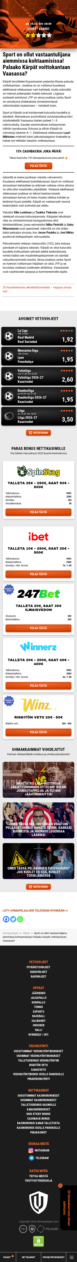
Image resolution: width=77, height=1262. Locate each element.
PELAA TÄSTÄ (38, 166)
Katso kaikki (40, 432)
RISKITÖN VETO (38, 1065)
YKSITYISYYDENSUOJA (38, 1180)
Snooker (38, 1025)
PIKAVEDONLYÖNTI (38, 1079)
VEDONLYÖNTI (38, 1046)
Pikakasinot (38, 1132)
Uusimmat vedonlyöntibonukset (38, 1056)
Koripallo (38, 1002)
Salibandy (38, 1021)
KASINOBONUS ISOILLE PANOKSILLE (38, 1127)
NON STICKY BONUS (38, 1114)
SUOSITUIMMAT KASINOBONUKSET (38, 1095)
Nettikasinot (28, 1257)
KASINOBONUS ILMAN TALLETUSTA (38, 1123)
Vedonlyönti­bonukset (54, 1257)
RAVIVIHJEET (38, 976)
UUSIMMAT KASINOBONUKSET (38, 1100)
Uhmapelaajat (10, 933)
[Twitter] (13, 919)
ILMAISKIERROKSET (38, 1109)
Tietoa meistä (38, 1176)
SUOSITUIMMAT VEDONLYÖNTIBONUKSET (38, 1051)
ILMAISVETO (38, 1069)
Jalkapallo (39, 997)
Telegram (42, 1158)
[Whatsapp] (20, 919)
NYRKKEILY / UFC (38, 1034)
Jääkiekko (38, 993)
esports (38, 1011)
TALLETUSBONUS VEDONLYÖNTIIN (38, 1060)
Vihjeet (8, 1257)
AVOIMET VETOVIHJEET (38, 318)
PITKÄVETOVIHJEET (38, 967)
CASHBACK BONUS (38, 1118)
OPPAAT (38, 988)
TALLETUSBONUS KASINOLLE (38, 1104)
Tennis (38, 1007)
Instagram (42, 1150)
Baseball (38, 1016)
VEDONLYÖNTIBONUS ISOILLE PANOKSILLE (38, 1074)
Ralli (38, 1030)
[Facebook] (6, 919)
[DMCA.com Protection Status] (38, 1241)
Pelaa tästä (38, 512)
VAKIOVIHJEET (38, 972)
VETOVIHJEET (38, 962)
